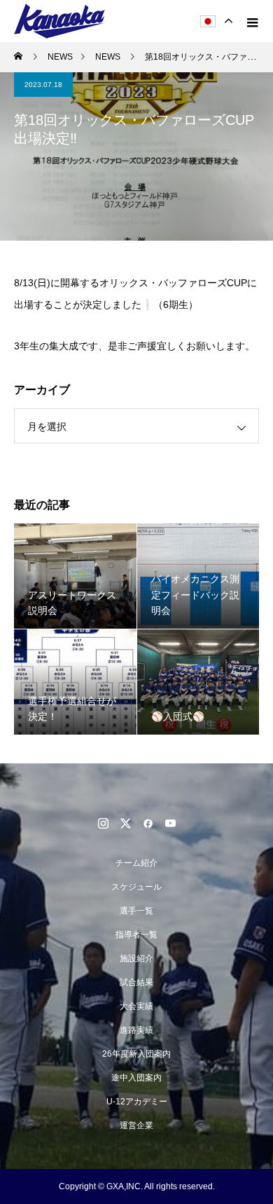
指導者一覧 (136, 934)
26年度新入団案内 (136, 1054)
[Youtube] (170, 823)
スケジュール (136, 887)
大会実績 (136, 1006)
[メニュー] (252, 21)
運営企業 (136, 1125)
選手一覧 (136, 911)
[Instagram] (103, 823)
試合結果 (136, 982)
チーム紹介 (136, 863)
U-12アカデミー (136, 1101)
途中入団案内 (136, 1078)
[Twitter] (125, 823)
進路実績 (136, 1030)
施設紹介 (136, 958)
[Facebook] (148, 823)
